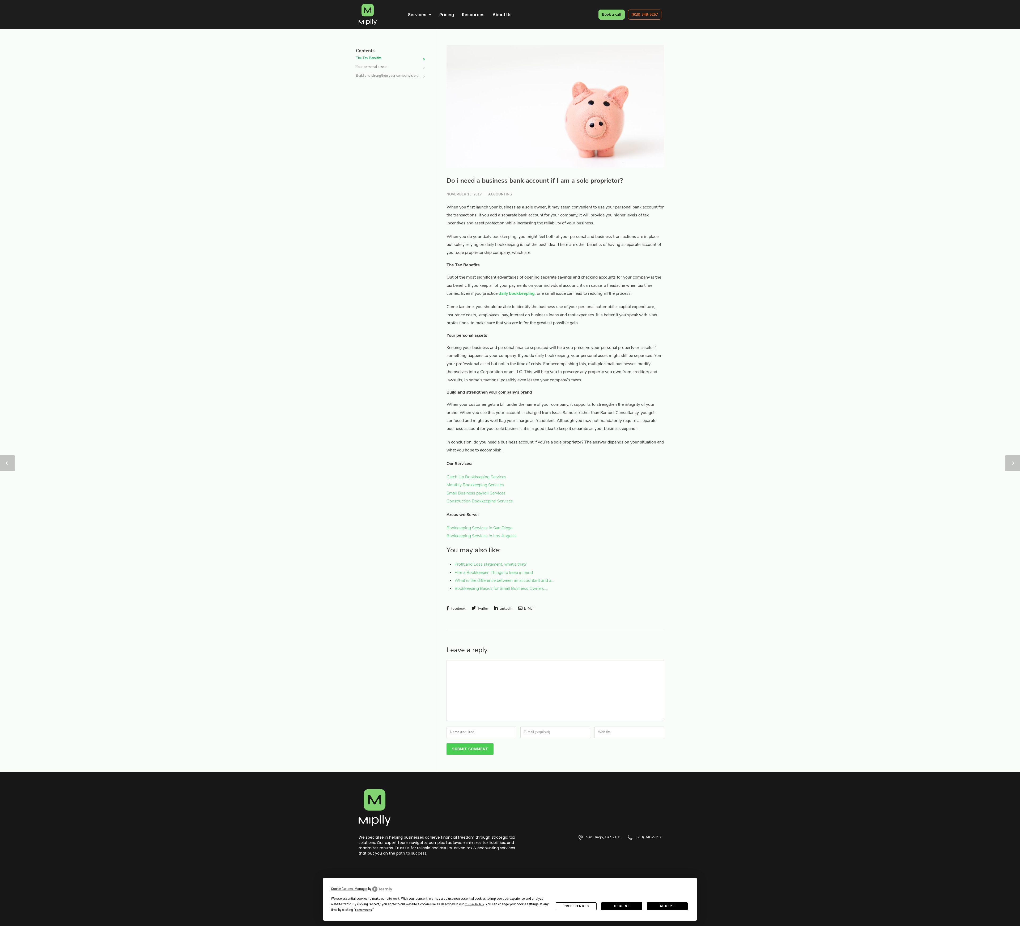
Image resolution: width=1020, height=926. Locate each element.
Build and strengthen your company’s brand (389, 75)
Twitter (482, 608)
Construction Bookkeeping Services (480, 501)
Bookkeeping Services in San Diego (480, 528)
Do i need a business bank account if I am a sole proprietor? (535, 180)
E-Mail (528, 608)
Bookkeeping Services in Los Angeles (482, 536)
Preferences (576, 906)
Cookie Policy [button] (474, 904)
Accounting (500, 194)
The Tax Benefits (368, 58)
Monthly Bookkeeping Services (475, 485)
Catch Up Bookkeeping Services (476, 477)
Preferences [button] (363, 910)
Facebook (458, 608)
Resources (473, 14)
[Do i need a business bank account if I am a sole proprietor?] (555, 106)
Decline (622, 906)
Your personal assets (371, 67)
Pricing (446, 14)
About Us (502, 14)
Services (417, 14)
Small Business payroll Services (476, 493)
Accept (667, 906)
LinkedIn (505, 608)
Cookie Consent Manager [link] (349, 889)
